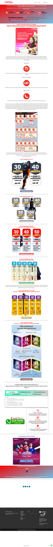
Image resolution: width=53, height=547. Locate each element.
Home (35, 2)
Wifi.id (21, 519)
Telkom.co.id (22, 518)
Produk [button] (39, 2)
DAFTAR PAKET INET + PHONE (27, 254)
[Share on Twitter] (27, 486)
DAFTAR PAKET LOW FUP (27, 191)
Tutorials (22, 515)
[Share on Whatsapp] (23, 486)
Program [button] (44, 2)
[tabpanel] (26, 401)
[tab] (11, 392)
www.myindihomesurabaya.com (32, 513)
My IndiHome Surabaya (9, 103)
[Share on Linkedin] (29, 486)
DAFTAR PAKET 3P (27, 317)
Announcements (23, 514)
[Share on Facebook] (25, 486)
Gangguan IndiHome (27, 154)
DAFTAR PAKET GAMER (27, 379)
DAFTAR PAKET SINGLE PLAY (27, 221)
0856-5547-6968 (23, 155)
